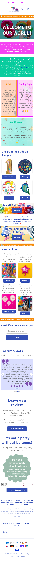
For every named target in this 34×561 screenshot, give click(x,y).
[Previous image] (2, 374)
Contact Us (24, 68)
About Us (25, 313)
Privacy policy (20, 556)
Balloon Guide (9, 311)
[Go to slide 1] (14, 391)
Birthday (25, 177)
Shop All (25, 280)
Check (17, 337)
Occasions (8, 198)
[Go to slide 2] (16, 391)
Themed (25, 198)
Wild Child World (15, 554)
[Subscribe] (30, 532)
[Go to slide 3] (18, 391)
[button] (5, 9)
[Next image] (31, 374)
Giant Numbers (9, 177)
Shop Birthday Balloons (17, 490)
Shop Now (17, 210)
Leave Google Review (17, 428)
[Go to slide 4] (19, 391)
